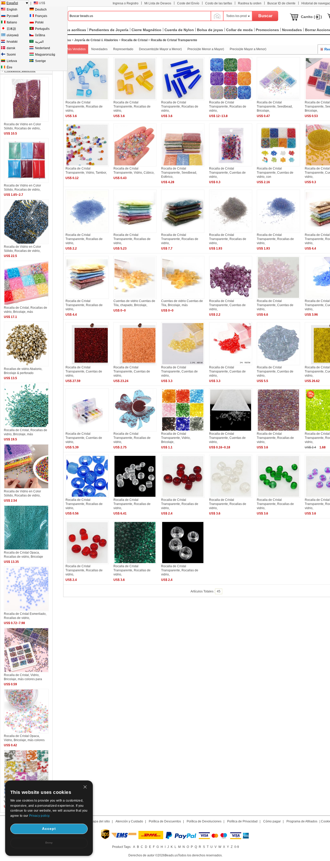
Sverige (40, 61)
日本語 (11, 29)
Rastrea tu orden (249, 3)
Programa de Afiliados (301, 821)
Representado (123, 49)
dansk (11, 48)
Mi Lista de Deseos (157, 3)
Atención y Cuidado (129, 821)
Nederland (42, 48)
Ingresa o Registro (125, 3)
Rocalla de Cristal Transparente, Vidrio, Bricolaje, (176, 438)
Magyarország (45, 54)
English (12, 9)
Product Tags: (121, 847)
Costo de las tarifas (218, 3)
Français (41, 16)
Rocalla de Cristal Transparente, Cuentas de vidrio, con (275, 173)
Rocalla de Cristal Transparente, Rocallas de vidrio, (84, 106)
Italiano (12, 22)
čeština (40, 35)
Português (42, 29)
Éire (9, 67)
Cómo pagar (272, 821)
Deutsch (41, 9)
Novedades (99, 49)
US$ (42, 3)
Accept (49, 829)
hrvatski (12, 41)
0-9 (236, 847)
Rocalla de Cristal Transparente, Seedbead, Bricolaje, (275, 106)
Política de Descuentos (165, 821)
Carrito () (311, 17)
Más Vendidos (76, 49)
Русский (12, 16)
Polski (39, 22)
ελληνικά (13, 35)
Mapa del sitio (100, 821)
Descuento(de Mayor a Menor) (160, 49)
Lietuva (12, 61)
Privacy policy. (39, 816)
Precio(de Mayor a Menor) (248, 49)
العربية (39, 41)
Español (12, 3)
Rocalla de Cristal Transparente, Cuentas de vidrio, (227, 173)
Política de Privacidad (242, 821)
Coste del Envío (188, 3)
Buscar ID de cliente (281, 3)
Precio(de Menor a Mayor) (205, 49)
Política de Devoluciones (204, 821)
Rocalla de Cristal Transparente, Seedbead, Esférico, (179, 173)
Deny (49, 842)
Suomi (11, 54)
